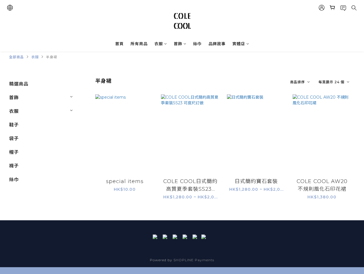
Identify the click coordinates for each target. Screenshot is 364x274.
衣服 (158, 43)
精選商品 (18, 84)
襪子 (14, 166)
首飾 (178, 43)
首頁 (119, 43)
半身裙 (51, 57)
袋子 (14, 138)
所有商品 (139, 43)
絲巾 (197, 43)
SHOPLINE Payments (193, 260)
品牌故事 (217, 43)
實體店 (238, 43)
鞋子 (14, 125)
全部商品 (16, 57)
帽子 (14, 152)
